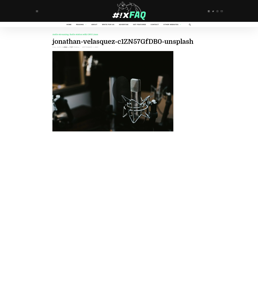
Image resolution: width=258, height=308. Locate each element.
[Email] (221, 10)
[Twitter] (213, 10)
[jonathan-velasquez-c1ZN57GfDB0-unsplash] (112, 91)
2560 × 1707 (68, 47)
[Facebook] (208, 10)
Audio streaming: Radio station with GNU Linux (75, 34)
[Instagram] (217, 10)
